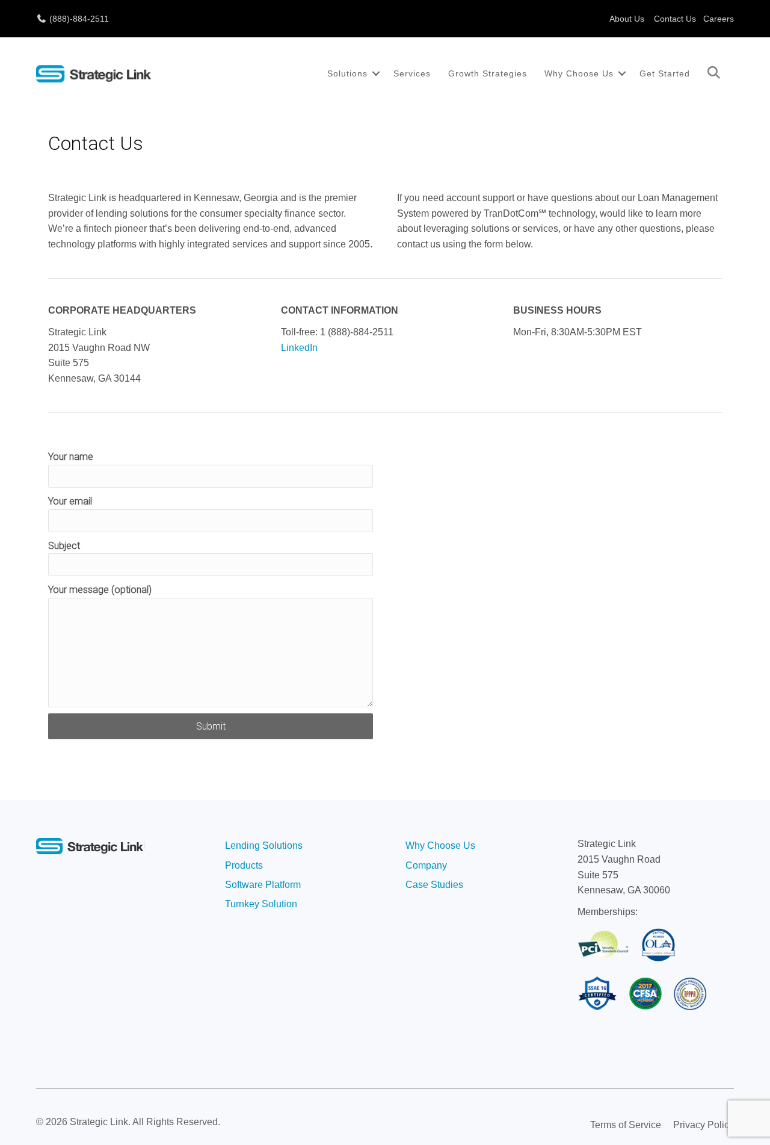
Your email (70, 501)
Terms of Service (625, 1125)
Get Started (664, 73)
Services (412, 73)
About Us (626, 18)
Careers (718, 18)
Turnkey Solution (261, 904)
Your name (70, 456)
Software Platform (263, 885)
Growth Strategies (487, 73)
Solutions (347, 73)
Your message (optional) (100, 589)
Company (426, 865)
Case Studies (434, 885)
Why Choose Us (579, 73)
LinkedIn (299, 348)
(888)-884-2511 (78, 18)
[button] (376, 73)
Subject (64, 545)
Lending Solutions (264, 845)
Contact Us (675, 18)
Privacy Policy (703, 1125)
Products (244, 865)
